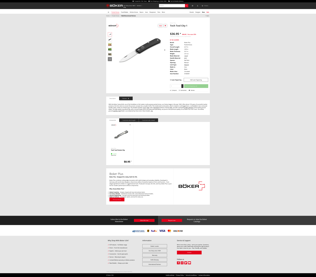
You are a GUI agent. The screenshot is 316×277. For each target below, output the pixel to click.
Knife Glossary (155, 260)
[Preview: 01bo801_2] (110, 39)
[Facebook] (179, 262)
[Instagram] (182, 262)
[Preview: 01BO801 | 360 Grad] (110, 59)
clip (152, 111)
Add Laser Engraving (196, 80)
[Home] (108, 12)
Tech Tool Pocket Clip (118, 150)
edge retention (189, 107)
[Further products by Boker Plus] (113, 26)
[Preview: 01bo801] (110, 34)
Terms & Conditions (191, 275)
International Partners (155, 264)
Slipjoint (186, 65)
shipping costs (178, 36)
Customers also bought (129, 120)
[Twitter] (186, 262)
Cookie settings (170, 275)
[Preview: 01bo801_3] (110, 44)
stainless (115, 111)
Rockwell (156, 107)
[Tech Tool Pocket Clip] (121, 134)
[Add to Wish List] (130, 125)
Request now (171, 220)
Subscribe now (144, 220)
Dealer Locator (155, 246)
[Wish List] (192, 5)
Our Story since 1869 (129, 5)
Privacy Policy (180, 275)
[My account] (197, 5)
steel (184, 106)
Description (112, 98)
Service (139, 5)
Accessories (112, 120)
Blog (124, 7)
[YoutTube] (189, 262)
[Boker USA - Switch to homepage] (114, 6)
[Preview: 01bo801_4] (110, 49)
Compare (174, 90)
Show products (117, 199)
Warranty (154, 255)
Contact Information (204, 275)
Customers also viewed (148, 120)
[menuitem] (129, 5)
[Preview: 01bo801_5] (110, 54)
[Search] (186, 5)
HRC (171, 107)
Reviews (125, 98)
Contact (189, 252)
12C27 (186, 56)
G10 (185, 58)
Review (192, 90)
